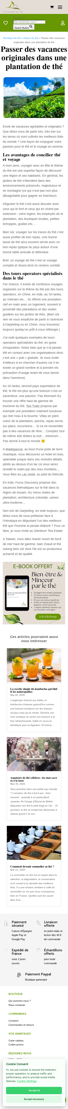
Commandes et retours (21, 1024)
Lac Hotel (28, 474)
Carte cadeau (16, 1040)
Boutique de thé (12, 38)
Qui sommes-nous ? (20, 1000)
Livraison (13, 1020)
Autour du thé (30, 38)
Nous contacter (17, 1005)
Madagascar (14, 449)
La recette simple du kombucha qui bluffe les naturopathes (33, 690)
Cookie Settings (27, 1081)
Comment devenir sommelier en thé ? (32, 866)
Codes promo (16, 1044)
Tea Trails (33, 406)
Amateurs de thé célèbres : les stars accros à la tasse (33, 779)
